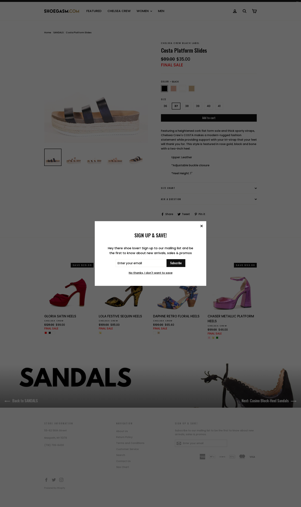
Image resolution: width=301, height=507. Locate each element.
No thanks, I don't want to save (150, 273)
